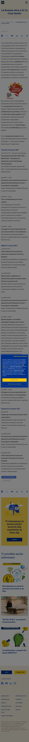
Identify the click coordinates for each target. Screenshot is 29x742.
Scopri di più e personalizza (14, 384)
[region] (14, 371)
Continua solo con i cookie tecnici (20, 356)
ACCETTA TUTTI (14, 379)
